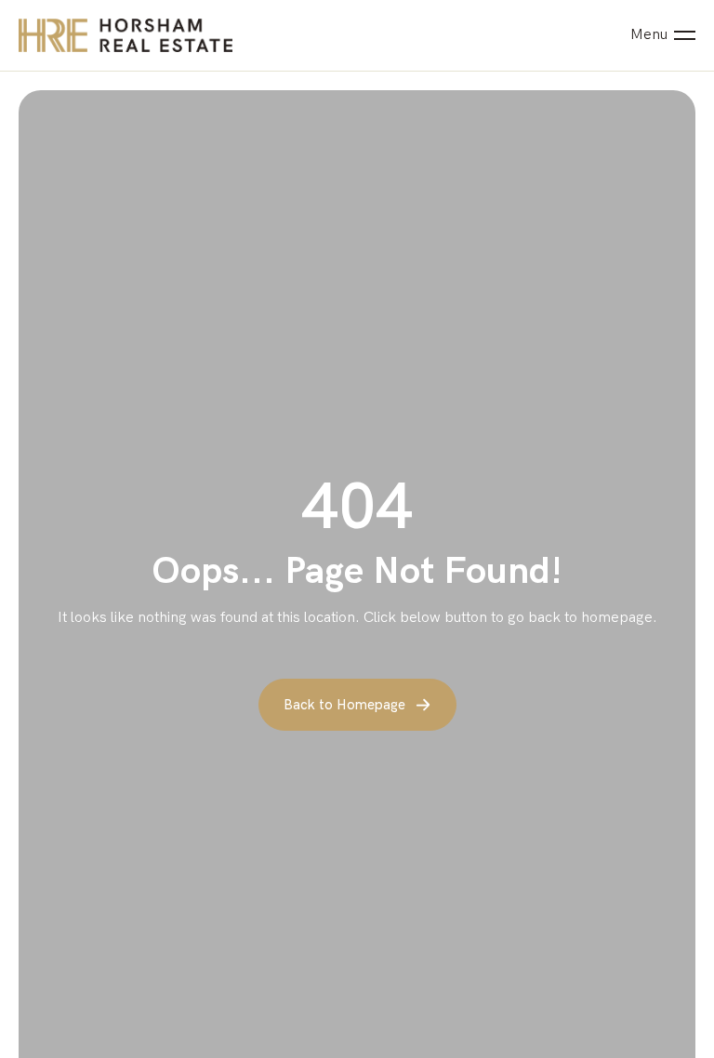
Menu (649, 35)
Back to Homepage (344, 704)
